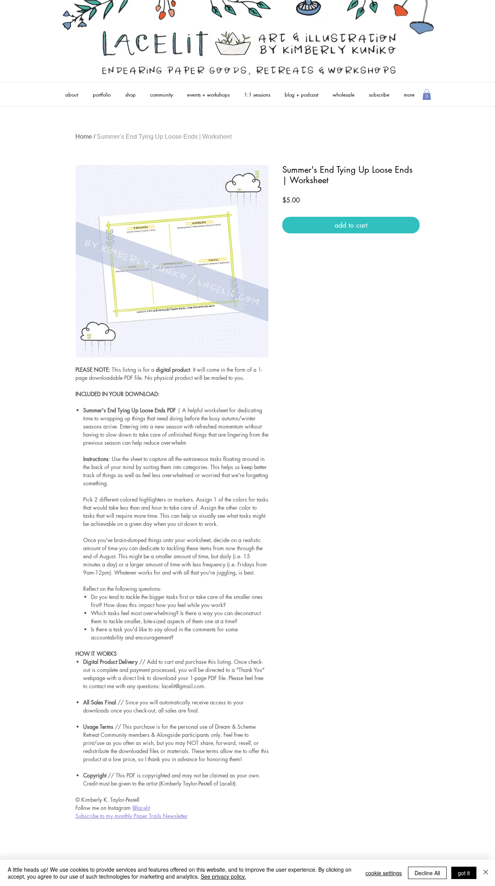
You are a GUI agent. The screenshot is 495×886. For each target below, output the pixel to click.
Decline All (427, 873)
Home (83, 136)
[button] (426, 94)
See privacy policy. (223, 876)
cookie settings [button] (383, 873)
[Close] (485, 873)
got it (464, 873)
